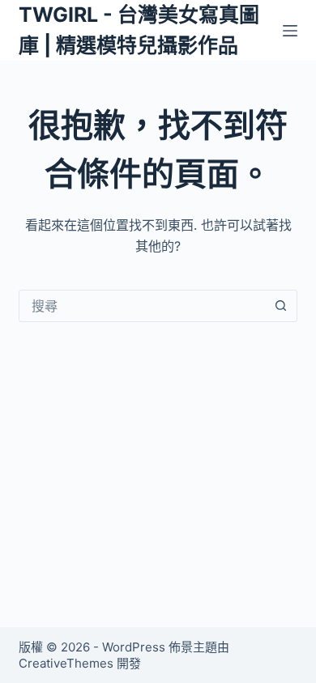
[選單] (290, 30)
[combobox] (142, 306)
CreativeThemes (66, 663)
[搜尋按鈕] (281, 306)
